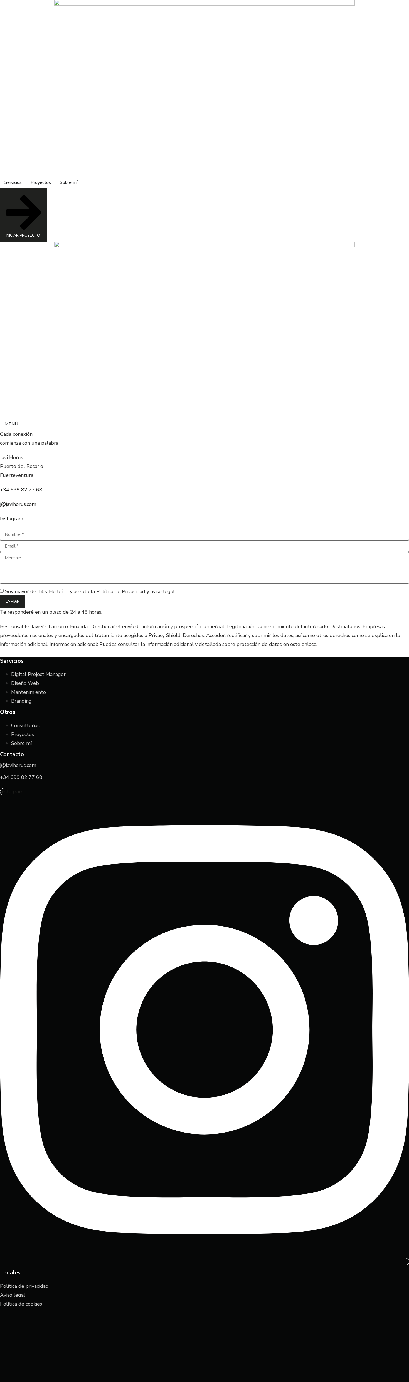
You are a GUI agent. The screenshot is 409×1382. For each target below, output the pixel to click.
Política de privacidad (24, 1286)
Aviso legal (12, 1295)
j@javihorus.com (18, 504)
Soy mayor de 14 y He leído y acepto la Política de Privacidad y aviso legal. (90, 591)
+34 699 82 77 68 (21, 489)
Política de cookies (21, 1304)
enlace (309, 644)
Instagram (11, 518)
